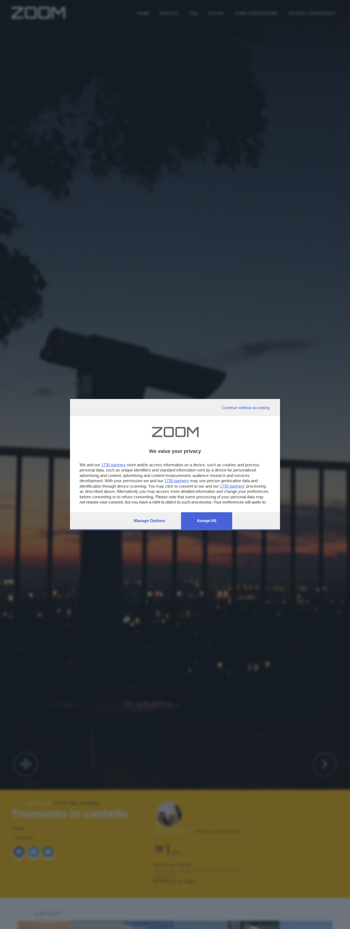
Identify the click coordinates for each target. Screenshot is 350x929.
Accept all (206, 520)
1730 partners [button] (113, 464)
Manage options (149, 520)
